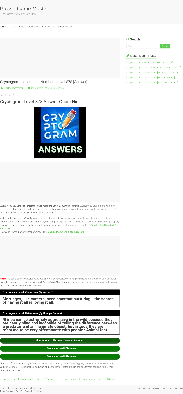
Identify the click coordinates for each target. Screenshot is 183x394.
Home (5, 26)
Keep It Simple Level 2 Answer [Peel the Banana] (150, 77)
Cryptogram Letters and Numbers (47, 88)
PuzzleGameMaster (13, 88)
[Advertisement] (60, 58)
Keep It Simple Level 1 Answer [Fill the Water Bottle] (152, 82)
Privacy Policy (65, 26)
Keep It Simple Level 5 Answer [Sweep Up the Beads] (152, 72)
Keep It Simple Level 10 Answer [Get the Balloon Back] (153, 67)
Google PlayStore (100, 225)
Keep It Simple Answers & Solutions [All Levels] (149, 62)
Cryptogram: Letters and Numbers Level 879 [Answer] (92, 379)
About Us (33, 26)
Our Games (18, 26)
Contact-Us (48, 26)
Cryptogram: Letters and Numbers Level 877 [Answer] (28, 379)
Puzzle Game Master (24, 9)
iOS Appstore (77, 232)
